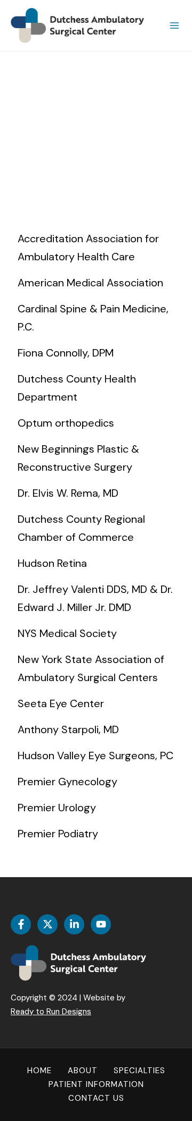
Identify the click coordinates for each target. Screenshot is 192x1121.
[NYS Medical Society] (96, 633)
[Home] (39, 1071)
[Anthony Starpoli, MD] (96, 729)
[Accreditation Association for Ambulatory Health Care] (96, 248)
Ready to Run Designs (51, 1011)
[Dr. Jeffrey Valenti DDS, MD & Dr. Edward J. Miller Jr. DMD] (96, 598)
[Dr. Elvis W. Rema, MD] (96, 493)
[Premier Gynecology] (96, 781)
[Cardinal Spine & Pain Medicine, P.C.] (96, 318)
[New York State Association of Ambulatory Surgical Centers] (96, 668)
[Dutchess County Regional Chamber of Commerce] (96, 528)
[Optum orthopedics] (96, 423)
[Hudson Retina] (96, 563)
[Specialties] (139, 1071)
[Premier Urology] (96, 808)
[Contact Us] (96, 1099)
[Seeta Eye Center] (96, 703)
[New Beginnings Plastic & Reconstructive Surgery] (96, 458)
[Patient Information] (96, 1085)
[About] (82, 1071)
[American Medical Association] (96, 283)
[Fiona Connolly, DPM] (96, 353)
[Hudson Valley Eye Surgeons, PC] (96, 755)
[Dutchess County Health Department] (96, 388)
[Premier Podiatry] (96, 834)
